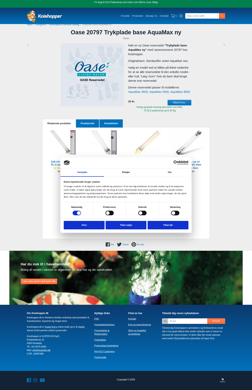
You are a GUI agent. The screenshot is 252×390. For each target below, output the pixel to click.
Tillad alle (168, 225)
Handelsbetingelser (104, 324)
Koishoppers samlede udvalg (64, 24)
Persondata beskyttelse (106, 345)
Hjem (29, 24)
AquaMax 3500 (138, 91)
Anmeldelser (111, 123)
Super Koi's (51, 327)
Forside (125, 15)
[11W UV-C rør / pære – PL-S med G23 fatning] (64, 142)
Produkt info (87, 123)
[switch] (109, 213)
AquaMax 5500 (159, 91)
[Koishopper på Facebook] (29, 381)
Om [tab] (170, 172)
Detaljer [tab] (126, 172)
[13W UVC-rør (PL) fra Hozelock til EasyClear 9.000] (147, 142)
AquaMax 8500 (180, 91)
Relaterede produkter (59, 123)
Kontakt (164, 15)
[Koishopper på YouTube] (42, 381)
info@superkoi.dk (41, 350)
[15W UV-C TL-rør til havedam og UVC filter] (188, 142)
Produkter (137, 15)
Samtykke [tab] (82, 172)
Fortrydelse (100, 340)
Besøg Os (151, 15)
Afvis (84, 225)
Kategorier (40, 24)
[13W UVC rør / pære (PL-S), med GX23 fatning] (105, 142)
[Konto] (181, 16)
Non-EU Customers (104, 351)
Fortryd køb (100, 357)
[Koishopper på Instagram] (35, 381)
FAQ (96, 319)
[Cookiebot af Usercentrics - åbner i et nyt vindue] (175, 163)
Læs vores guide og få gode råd (39, 281)
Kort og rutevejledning (139, 324)
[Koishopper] (45, 16)
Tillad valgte (126, 225)
